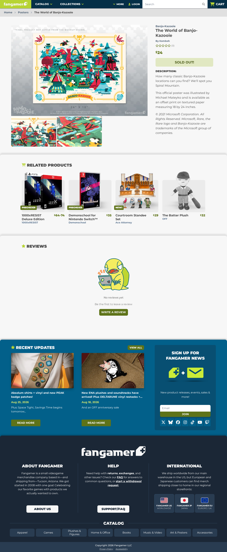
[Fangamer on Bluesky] (170, 422)
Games (48, 532)
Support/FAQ (113, 509)
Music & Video (152, 532)
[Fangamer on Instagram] (185, 422)
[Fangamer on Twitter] (163, 422)
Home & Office (100, 532)
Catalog (42, 4)
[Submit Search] (204, 4)
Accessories (205, 532)
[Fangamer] (15, 4)
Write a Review (113, 312)
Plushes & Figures (74, 532)
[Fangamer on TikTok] (192, 422)
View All (136, 347)
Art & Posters (178, 532)
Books (126, 532)
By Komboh (163, 40)
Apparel (22, 532)
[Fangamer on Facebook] (178, 422)
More (120, 4)
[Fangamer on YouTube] (200, 422)
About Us (42, 509)
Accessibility (122, 549)
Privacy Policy (106, 549)
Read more (26, 422)
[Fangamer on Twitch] (207, 422)
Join (185, 414)
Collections (70, 4)
